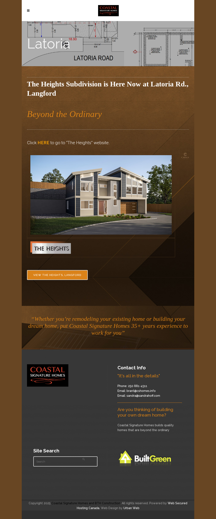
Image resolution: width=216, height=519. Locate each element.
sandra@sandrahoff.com (143, 395)
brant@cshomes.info (141, 391)
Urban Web (131, 508)
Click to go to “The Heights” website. (68, 142)
